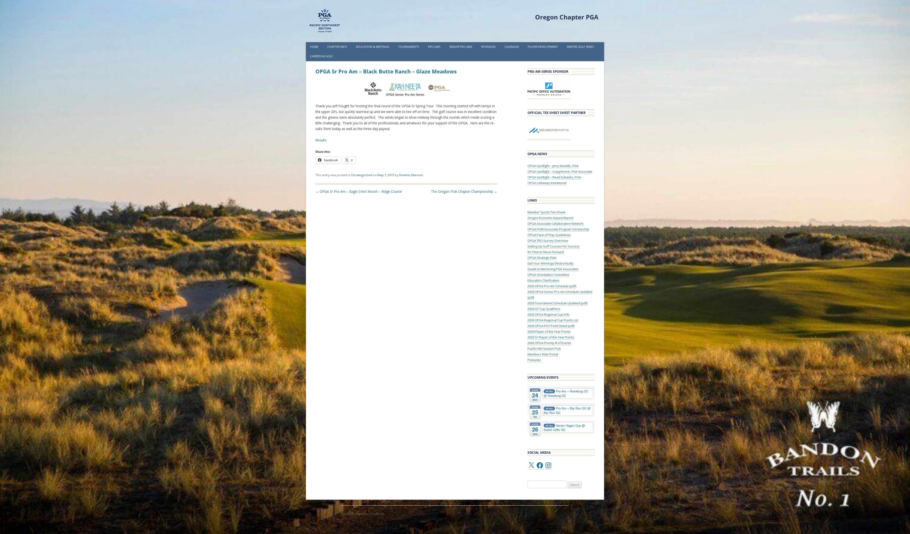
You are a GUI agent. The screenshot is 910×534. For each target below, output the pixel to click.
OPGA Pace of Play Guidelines (549, 235)
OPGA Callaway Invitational (547, 183)
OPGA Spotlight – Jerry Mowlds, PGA (553, 166)
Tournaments (408, 47)
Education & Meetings (372, 47)
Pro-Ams (434, 47)
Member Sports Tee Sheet (546, 212)
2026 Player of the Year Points (549, 331)
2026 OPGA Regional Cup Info (548, 314)
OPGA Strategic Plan (542, 258)
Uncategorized (361, 175)
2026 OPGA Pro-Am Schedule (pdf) (552, 286)
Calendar (512, 47)
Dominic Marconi (411, 175)
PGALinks (534, 360)
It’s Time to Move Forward (546, 252)
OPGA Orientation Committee (548, 275)
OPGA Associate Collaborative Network (555, 223)
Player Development (543, 47)
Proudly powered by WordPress (362, 514)
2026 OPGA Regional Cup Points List (553, 320)
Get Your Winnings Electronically (550, 263)
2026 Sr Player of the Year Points (551, 337)
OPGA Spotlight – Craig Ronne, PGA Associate (560, 171)
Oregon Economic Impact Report (550, 218)
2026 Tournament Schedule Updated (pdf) (557, 303)
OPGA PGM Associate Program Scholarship (558, 229)
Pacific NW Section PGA (544, 348)
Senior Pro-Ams (460, 47)
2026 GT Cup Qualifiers (544, 309)
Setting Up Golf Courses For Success (554, 246)
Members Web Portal (543, 354)
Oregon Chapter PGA (566, 17)
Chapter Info (337, 47)
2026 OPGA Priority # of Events (549, 343)
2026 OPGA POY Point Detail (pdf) (551, 326)
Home (314, 47)
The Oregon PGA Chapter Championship (464, 191)
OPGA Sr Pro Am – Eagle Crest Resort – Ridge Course (358, 191)
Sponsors (488, 47)
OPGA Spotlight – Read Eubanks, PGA (554, 177)
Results (321, 140)
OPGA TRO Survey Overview (548, 240)
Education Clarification (544, 280)
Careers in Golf (321, 56)
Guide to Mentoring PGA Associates (553, 269)
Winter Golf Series (580, 47)
